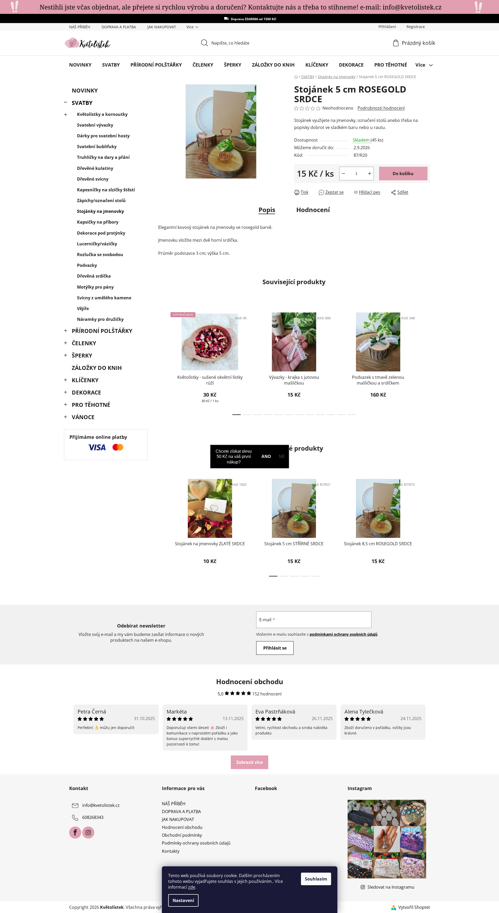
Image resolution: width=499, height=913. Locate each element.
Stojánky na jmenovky (100, 211)
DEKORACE (86, 392)
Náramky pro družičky (100, 319)
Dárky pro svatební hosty (103, 136)
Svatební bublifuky (97, 146)
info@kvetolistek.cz (101, 805)
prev (162, 362)
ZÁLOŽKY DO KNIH (97, 367)
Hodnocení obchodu (182, 827)
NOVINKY (85, 90)
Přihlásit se (275, 648)
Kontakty (170, 851)
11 (352, 414)
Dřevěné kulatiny (95, 168)
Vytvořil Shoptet (414, 907)
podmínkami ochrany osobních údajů (343, 634)
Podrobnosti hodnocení (381, 108)
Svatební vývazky (95, 125)
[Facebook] (75, 832)
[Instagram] (88, 832)
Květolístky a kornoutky (102, 114)
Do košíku (403, 173)
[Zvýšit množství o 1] (370, 173)
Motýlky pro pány (95, 287)
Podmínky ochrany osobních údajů (196, 843)
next (426, 362)
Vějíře (83, 308)
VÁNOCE (83, 417)
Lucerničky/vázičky (97, 244)
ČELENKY (84, 343)
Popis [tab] (267, 209)
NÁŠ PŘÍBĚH (79, 26)
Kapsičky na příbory (97, 222)
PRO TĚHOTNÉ (91, 404)
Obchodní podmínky (182, 835)
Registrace (416, 26)
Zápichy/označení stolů (101, 200)
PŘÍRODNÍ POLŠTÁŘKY (102, 330)
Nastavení (183, 900)
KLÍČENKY (85, 380)
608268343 (92, 817)
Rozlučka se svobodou (100, 254)
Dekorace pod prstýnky (101, 233)
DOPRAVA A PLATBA (119, 26)
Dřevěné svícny (92, 179)
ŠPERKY (82, 355)
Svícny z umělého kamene (104, 298)
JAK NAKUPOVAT (161, 26)
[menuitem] (80, 65)
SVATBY (82, 102)
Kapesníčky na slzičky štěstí (106, 190)
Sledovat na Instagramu (391, 887)
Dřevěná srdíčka (94, 276)
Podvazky (87, 265)
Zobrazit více (249, 762)
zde (191, 887)
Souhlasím (316, 879)
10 (341, 414)
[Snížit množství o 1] (343, 173)
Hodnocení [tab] (313, 209)
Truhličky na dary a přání (103, 157)
